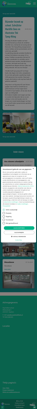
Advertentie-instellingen (11, 202)
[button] (18, 236)
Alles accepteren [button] (19, 228)
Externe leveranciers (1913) (25, 186)
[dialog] (18, 205)
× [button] (33, 168)
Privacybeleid (6, 206)
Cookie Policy (18, 240)
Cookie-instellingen (22, 204)
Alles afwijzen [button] (19, 232)
